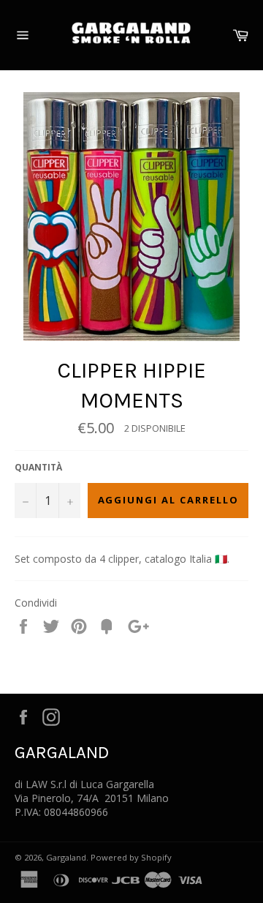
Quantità (38, 467)
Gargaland (66, 857)
